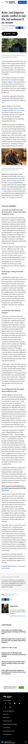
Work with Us (6, 717)
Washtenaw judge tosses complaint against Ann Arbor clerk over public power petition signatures (14, 640)
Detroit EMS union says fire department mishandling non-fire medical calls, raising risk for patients (14, 672)
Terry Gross (12, 26)
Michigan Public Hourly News (10, 724)
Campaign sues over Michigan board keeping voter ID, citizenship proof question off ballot (14, 654)
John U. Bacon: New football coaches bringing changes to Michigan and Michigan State (14, 631)
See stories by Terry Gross (17, 616)
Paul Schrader (12, 80)
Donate (23, 2)
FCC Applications (7, 734)
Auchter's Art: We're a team (9, 647)
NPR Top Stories (11, 594)
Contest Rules (6, 727)
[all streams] (26, 742)
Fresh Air (7, 568)
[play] (2, 742)
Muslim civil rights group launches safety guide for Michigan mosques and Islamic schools (13, 663)
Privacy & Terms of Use (8, 731)
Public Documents (7, 721)
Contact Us (5, 714)
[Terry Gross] (5, 608)
